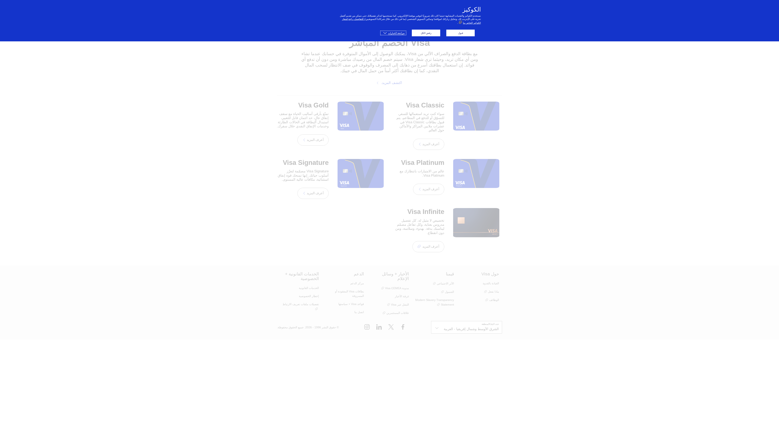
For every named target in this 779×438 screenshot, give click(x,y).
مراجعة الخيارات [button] (396, 33)
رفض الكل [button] (426, 33)
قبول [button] (460, 33)
